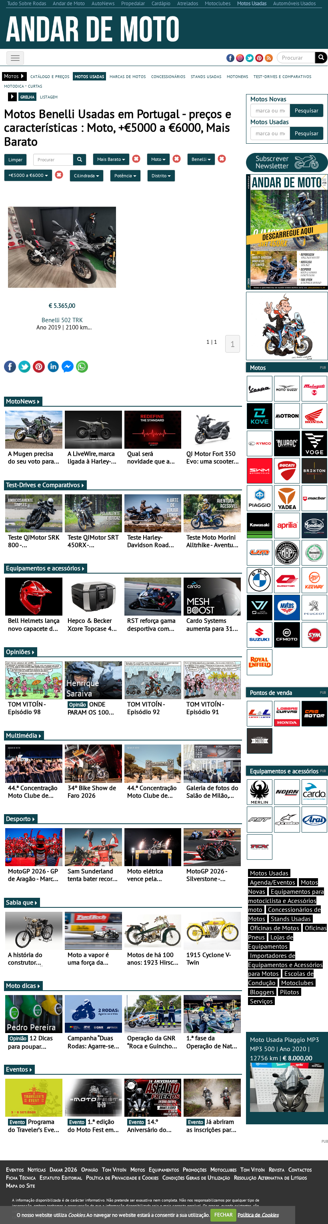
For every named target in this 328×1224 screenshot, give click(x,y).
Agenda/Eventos (272, 882)
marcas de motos (128, 76)
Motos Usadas (269, 873)
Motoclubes (297, 983)
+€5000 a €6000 (26, 175)
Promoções (194, 1169)
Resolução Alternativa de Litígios (270, 1177)
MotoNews (21, 401)
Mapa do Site (20, 1185)
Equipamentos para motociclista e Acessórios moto (286, 900)
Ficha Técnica (21, 1177)
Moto (156, 159)
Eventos (17, 1069)
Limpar (15, 160)
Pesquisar (306, 110)
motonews (237, 76)
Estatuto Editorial (61, 1177)
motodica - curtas (23, 85)
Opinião (89, 1169)
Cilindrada (85, 176)
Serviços (261, 1001)
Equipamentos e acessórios (43, 568)
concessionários (168, 76)
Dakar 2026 (63, 1169)
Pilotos (289, 992)
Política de (258, 1214)
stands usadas (206, 76)
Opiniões (18, 652)
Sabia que (19, 902)
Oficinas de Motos (274, 928)
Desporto (18, 819)
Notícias (37, 1169)
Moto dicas (21, 985)
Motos (137, 1169)
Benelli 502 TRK (62, 320)
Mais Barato (109, 159)
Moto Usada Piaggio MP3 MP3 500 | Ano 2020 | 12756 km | (284, 1048)
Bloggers (262, 992)
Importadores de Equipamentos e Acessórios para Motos (285, 964)
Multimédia (21, 735)
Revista (276, 1169)
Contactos (300, 1169)
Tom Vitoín (114, 1169)
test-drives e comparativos (282, 76)
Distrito (160, 176)
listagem (49, 96)
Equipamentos (164, 1169)
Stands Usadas (291, 919)
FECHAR (223, 1214)
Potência (123, 176)
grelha (27, 96)
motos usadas (89, 76)
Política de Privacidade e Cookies (122, 1177)
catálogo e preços (49, 76)
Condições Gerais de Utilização (196, 1177)
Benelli (200, 159)
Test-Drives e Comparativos (43, 485)
